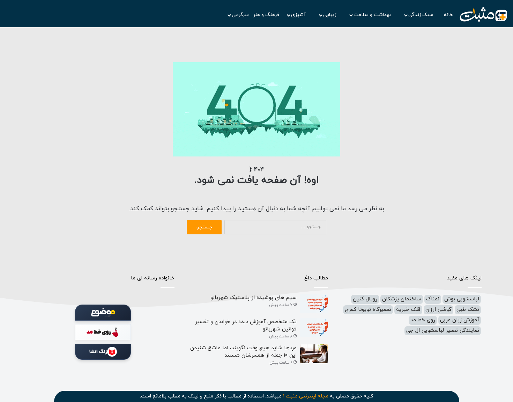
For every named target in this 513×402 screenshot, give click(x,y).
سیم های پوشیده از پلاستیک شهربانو (253, 297)
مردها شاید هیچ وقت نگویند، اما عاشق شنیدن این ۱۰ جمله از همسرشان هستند (243, 351)
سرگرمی (240, 15)
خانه (448, 15)
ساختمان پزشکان (401, 299)
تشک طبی (467, 309)
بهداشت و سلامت (373, 15)
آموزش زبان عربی (459, 320)
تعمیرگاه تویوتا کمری (368, 309)
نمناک (432, 299)
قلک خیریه (408, 309)
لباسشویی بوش (461, 299)
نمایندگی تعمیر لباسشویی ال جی (442, 330)
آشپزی (299, 15)
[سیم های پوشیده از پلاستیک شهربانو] (314, 303)
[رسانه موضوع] (103, 313)
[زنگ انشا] (103, 352)
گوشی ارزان (438, 309)
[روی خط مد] (103, 332)
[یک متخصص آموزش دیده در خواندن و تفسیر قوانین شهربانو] (314, 327)
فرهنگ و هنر (266, 15)
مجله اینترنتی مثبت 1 (306, 396)
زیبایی (330, 15)
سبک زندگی (421, 15)
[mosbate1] (483, 14)
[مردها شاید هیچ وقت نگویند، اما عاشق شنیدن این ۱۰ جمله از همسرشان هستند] (314, 354)
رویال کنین (365, 299)
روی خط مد (422, 320)
